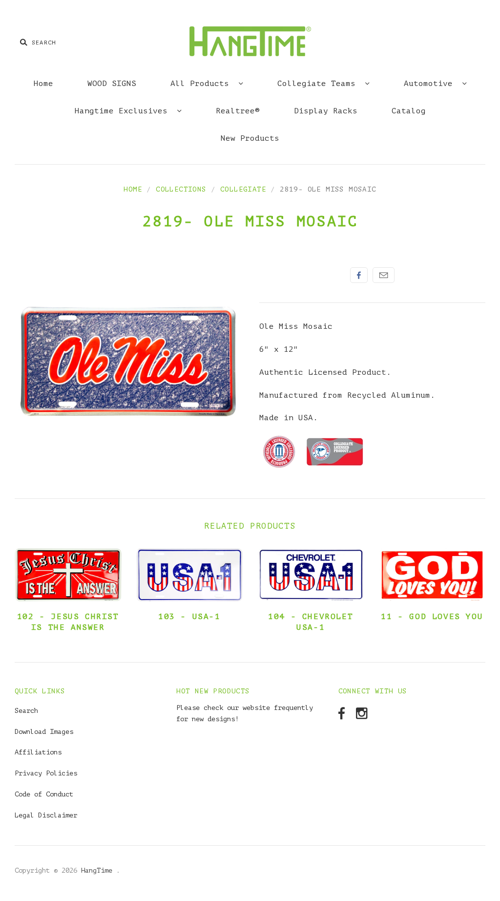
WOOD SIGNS (111, 83)
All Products (202, 83)
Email (384, 275)
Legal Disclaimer (46, 815)
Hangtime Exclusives (123, 111)
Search (26, 710)
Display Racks (325, 111)
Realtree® (238, 111)
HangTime (98, 870)
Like (359, 275)
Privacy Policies (46, 773)
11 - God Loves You (432, 616)
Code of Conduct (44, 794)
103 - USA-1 (189, 616)
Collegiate (243, 189)
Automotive (431, 83)
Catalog (409, 111)
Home (43, 83)
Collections (181, 189)
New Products (250, 138)
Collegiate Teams (318, 83)
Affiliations (38, 752)
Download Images (44, 731)
